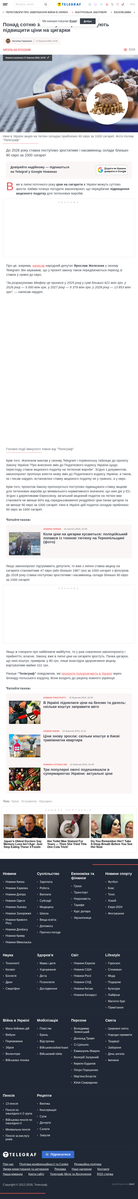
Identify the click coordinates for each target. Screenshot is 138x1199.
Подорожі (114, 982)
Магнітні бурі (116, 1001)
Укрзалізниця (82, 917)
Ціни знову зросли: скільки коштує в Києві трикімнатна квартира (81, 738)
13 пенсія (12, 1103)
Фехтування (116, 913)
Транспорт (81, 892)
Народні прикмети (120, 1034)
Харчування (48, 969)
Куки (73, 21)
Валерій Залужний (86, 1057)
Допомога (46, 926)
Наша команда (13, 1174)
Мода (111, 975)
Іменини (113, 1060)
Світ (75, 955)
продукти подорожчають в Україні (86, 673)
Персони (78, 1020)
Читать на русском (17, 49)
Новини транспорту (54, 698)
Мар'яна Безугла (85, 1076)
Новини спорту (118, 874)
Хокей (112, 900)
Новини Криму (15, 935)
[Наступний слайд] (134, 12)
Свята (110, 1020)
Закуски (45, 1135)
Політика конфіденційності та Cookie (43, 1164)
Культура (114, 988)
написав (38, 265)
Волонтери (13, 1053)
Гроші (78, 886)
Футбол (113, 881)
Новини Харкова (17, 888)
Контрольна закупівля (91, 12)
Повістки (45, 1028)
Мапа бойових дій (17, 1028)
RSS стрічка (105, 1174)
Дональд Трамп (84, 1038)
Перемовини (14, 1041)
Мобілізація (47, 1020)
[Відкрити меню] (5, 4)
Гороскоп (114, 963)
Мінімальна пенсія (18, 1129)
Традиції (113, 1041)
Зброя (10, 1047)
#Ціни (15, 801)
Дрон (9, 982)
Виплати (45, 894)
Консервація (48, 1109)
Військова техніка (17, 1060)
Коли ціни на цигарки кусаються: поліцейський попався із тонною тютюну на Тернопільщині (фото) (85, 538)
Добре (88, 21)
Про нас (8, 1164)
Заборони (114, 1047)
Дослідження (48, 988)
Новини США (83, 969)
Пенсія (9, 1095)
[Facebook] (89, 4)
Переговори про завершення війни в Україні (37, 12)
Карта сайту (36, 1174)
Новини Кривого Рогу (16, 921)
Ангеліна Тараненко (22, 41)
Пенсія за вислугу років (17, 1137)
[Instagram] (117, 4)
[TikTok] (123, 4)
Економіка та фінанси (82, 876)
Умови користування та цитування (26, 1169)
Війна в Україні (16, 1020)
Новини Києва (51, 731)
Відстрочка (47, 1041)
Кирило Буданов (85, 1063)
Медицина (46, 907)
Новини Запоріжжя (18, 913)
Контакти (103, 1169)
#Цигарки (45, 801)
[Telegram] (101, 4)
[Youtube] (107, 4)
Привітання (115, 1007)
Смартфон (13, 988)
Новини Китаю (83, 988)
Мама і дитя (48, 963)
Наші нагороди (82, 1169)
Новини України (52, 529)
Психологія (47, 982)
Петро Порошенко (86, 1070)
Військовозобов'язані (54, 1047)
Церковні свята (118, 1028)
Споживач (115, 969)
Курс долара (82, 911)
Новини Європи (84, 963)
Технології (12, 963)
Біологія (11, 975)
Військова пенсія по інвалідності (19, 1121)
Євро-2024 (115, 907)
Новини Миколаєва (18, 942)
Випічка (45, 1103)
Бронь (44, 1034)
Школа (44, 913)
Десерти (45, 1122)
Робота (44, 888)
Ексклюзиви (122, 12)
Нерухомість (82, 898)
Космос (10, 969)
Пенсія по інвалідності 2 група (19, 1111)
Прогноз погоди (50, 932)
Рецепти (44, 1095)
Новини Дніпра (16, 894)
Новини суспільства (55, 764)
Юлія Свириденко (86, 1082)
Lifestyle (112, 955)
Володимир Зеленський (81, 1030)
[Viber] (95, 4)
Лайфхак (114, 994)
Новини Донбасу (17, 929)
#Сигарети (29, 801)
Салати (45, 1129)
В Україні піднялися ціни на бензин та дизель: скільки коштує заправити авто (84, 705)
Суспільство (48, 874)
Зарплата (46, 881)
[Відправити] (45, 4)
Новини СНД (82, 982)
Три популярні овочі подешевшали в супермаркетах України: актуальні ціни (77, 771)
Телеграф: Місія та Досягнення (70, 1174)
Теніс (111, 894)
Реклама (60, 1169)
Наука (8, 955)
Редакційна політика (87, 1164)
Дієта (43, 975)
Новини (9, 874)
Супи (43, 1116)
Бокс (111, 888)
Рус (132, 4)
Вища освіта (48, 919)
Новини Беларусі (85, 994)
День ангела (116, 1053)
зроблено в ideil (123, 1184)
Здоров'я (45, 955)
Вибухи (10, 1034)
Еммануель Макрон (87, 1050)
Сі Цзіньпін (81, 1044)
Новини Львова (16, 907)
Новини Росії (82, 975)
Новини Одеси (15, 900)
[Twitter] (112, 4)
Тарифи (79, 905)
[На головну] (69, 4)
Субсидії (45, 900)
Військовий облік (51, 1053)
